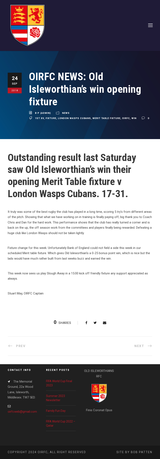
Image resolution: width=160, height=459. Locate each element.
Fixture (51, 118)
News (66, 113)
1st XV (39, 118)
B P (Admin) (43, 113)
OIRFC (126, 118)
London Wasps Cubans (74, 118)
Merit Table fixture (106, 118)
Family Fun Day (56, 410)
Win (133, 118)
